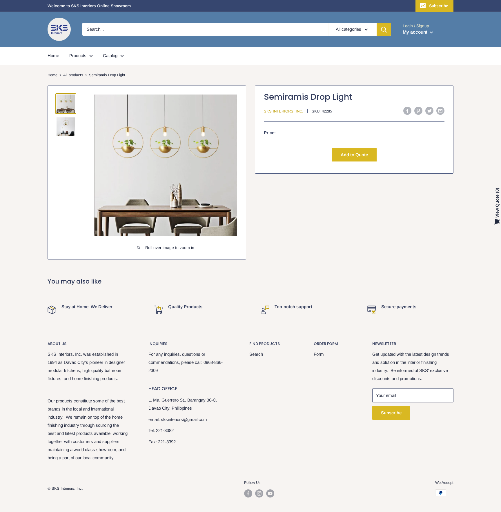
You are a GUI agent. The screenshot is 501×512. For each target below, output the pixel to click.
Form (319, 354)
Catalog (110, 55)
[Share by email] (440, 110)
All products (73, 75)
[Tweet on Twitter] (429, 110)
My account (416, 32)
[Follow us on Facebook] (248, 493)
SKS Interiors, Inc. (283, 111)
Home (53, 55)
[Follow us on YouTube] (270, 493)
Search (256, 354)
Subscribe (438, 5)
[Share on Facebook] (407, 110)
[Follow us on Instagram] (259, 493)
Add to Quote (354, 154)
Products (77, 55)
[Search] (384, 29)
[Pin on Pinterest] (418, 110)
